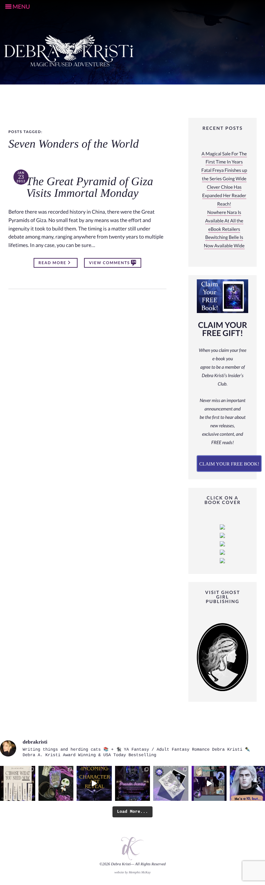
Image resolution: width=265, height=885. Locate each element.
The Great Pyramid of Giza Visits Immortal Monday (89, 187)
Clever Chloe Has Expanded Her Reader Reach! (224, 196)
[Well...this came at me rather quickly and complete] (209, 783)
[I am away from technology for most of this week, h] (17, 783)
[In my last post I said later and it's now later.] (94, 783)
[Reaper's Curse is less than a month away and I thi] (132, 783)
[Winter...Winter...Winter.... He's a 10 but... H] (247, 783)
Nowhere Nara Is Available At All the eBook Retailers (224, 221)
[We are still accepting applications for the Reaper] (170, 783)
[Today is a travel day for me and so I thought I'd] (56, 783)
